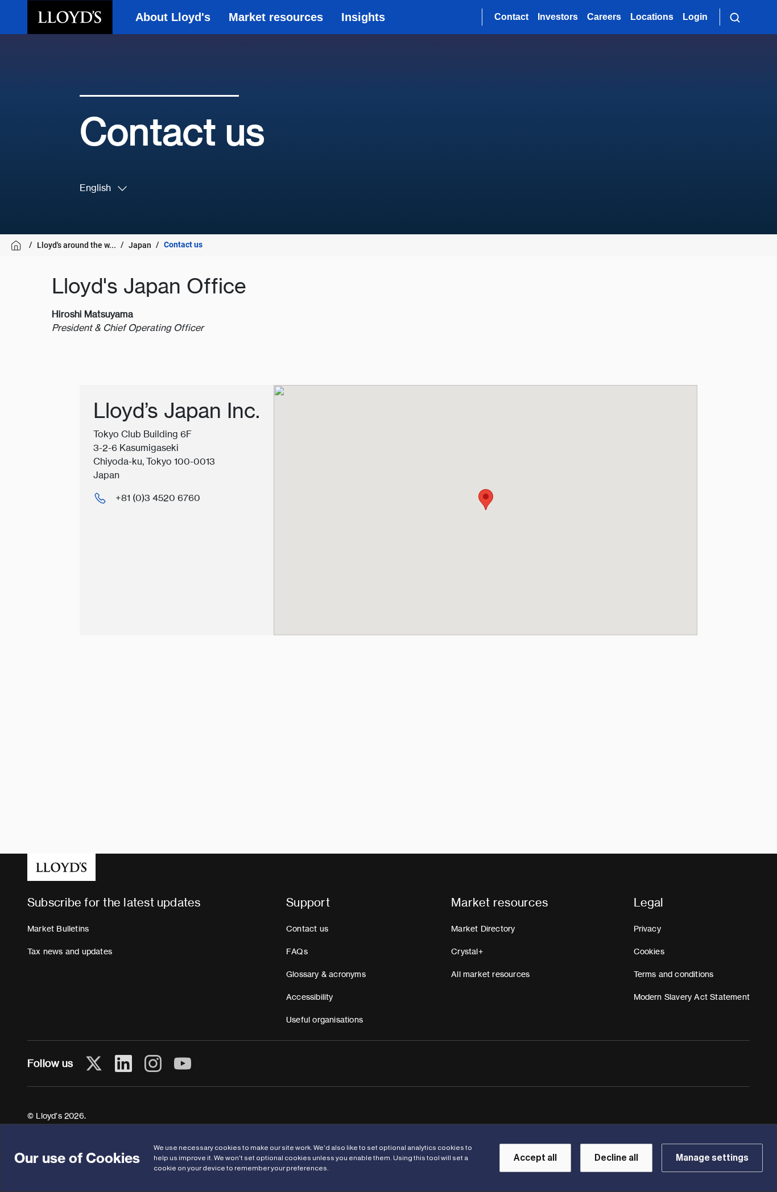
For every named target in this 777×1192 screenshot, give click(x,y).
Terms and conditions (674, 974)
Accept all (535, 1157)
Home (17, 245)
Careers (604, 17)
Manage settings (712, 1157)
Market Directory (483, 929)
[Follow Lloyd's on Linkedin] (123, 1063)
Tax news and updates (69, 951)
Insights (363, 17)
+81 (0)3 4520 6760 (157, 498)
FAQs (297, 951)
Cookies (649, 951)
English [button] (95, 188)
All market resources (490, 974)
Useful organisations (324, 1020)
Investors (558, 17)
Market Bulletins (58, 929)
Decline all (616, 1157)
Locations (651, 17)
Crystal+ (467, 951)
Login (695, 17)
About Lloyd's (172, 17)
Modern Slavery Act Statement (692, 997)
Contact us (307, 929)
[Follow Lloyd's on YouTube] (182, 1063)
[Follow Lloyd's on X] (94, 1063)
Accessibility (309, 997)
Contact (511, 17)
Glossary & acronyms (326, 974)
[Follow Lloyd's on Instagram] (153, 1063)
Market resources (276, 17)
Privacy (647, 929)
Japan (140, 245)
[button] (485, 499)
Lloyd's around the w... (76, 245)
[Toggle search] (735, 17)
